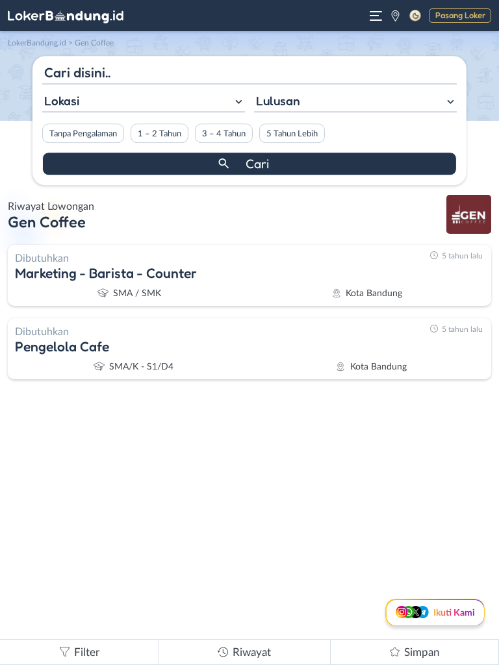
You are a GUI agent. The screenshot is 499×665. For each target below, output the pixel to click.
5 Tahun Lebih (292, 134)
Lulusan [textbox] (278, 101)
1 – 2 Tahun (159, 134)
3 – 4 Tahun (224, 134)
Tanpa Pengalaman (83, 134)
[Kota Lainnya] (395, 15)
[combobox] (143, 102)
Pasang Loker (460, 15)
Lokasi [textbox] (61, 101)
